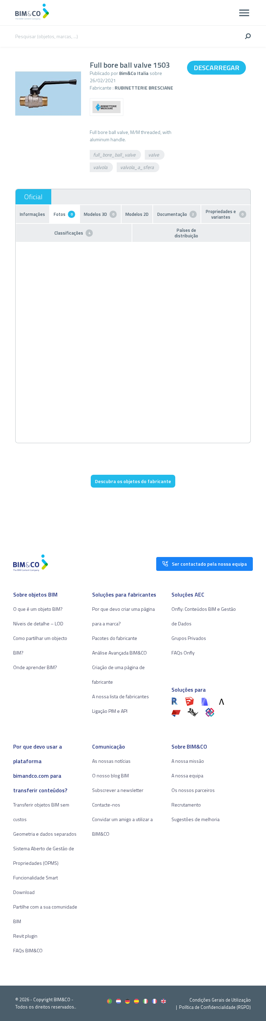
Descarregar (216, 67)
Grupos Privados (188, 638)
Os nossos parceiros (193, 790)
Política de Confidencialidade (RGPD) (215, 1007)
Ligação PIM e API (109, 711)
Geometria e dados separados (45, 833)
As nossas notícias (111, 761)
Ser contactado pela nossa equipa (209, 563)
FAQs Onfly (183, 652)
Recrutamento (186, 804)
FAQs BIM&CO (28, 950)
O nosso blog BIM (110, 775)
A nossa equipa (187, 775)
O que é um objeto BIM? (38, 609)
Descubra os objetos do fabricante (133, 481)
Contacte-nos (106, 804)
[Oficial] (33, 196)
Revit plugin (25, 935)
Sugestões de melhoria (195, 819)
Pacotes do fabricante (114, 638)
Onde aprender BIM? (35, 667)
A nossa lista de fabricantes (120, 696)
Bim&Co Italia (134, 73)
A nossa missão (187, 761)
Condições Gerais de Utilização (220, 999)
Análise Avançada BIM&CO (119, 652)
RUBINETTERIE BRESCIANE (144, 87)
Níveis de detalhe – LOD (38, 623)
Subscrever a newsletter (117, 790)
